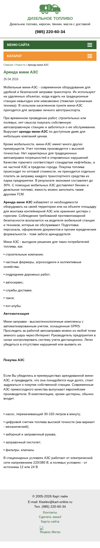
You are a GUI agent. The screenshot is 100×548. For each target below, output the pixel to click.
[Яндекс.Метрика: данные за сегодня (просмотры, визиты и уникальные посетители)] (50, 529)
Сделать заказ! (50, 517)
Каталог (14, 56)
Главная (8, 64)
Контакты (50, 512)
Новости (20, 64)
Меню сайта (18, 45)
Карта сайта (50, 521)
